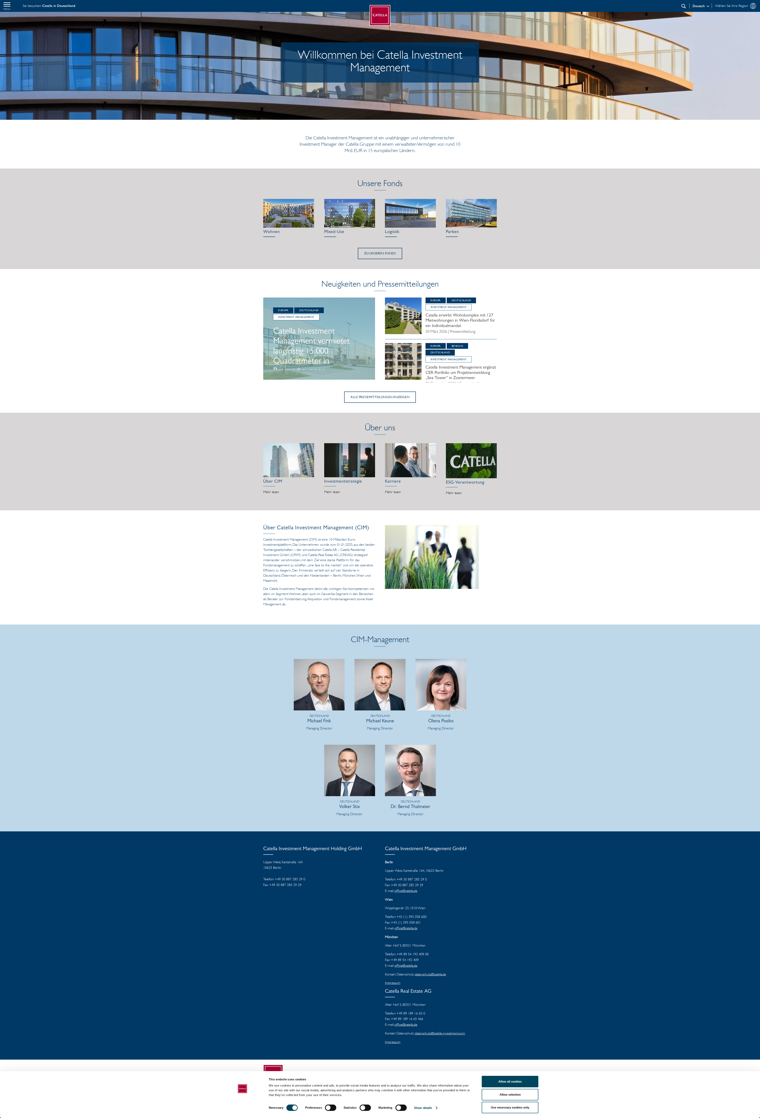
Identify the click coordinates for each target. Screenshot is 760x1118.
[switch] (330, 1108)
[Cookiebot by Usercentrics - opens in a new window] (242, 1110)
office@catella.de (405, 891)
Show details (423, 1107)
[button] (7, 6)
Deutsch (699, 6)
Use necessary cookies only (510, 1107)
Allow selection (510, 1094)
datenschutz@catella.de (430, 974)
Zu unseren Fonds (380, 253)
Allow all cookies (510, 1081)
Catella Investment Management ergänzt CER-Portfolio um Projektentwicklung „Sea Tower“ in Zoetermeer (461, 373)
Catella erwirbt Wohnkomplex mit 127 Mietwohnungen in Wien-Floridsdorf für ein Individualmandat (460, 321)
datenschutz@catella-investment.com (440, 1033)
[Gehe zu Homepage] (380, 15)
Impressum (392, 983)
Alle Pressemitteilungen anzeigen (380, 397)
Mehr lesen (271, 492)
